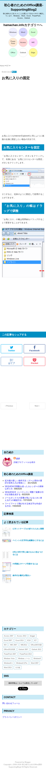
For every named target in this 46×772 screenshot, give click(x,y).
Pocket (34, 363)
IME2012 (24, 645)
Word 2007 (35, 663)
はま (18, 458)
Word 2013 (8, 667)
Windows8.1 (8, 663)
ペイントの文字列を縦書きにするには (28, 540)
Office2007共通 (36, 645)
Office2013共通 (9, 649)
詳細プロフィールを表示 (24, 462)
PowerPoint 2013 (26, 654)
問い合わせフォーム (11, 703)
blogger (32, 636)
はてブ (11, 361)
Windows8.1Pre (21, 663)
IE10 (29, 640)
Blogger (28, 762)
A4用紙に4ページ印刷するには (25, 564)
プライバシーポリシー (12, 717)
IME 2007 (13, 645)
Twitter (11, 350)
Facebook (34, 350)
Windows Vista (9, 658)
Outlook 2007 (23, 649)
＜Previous (9, 406)
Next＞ (37, 406)
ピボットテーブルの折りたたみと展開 (28, 529)
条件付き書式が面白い (22, 575)
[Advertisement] (23, 107)
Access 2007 (8, 636)
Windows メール (24, 658)
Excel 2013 (20, 640)
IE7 (35, 640)
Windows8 (37, 658)
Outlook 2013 (36, 649)
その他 (17, 667)
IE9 (5, 645)
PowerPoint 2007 (10, 654)
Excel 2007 (8, 640)
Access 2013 (21, 636)
